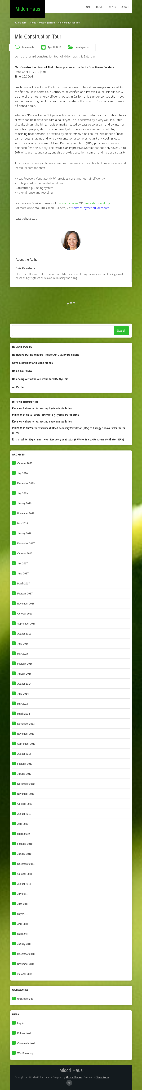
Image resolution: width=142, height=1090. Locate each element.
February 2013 (25, 764)
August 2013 (24, 754)
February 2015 (25, 663)
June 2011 (22, 904)
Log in (20, 1023)
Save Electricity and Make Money (32, 363)
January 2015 (24, 673)
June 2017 (23, 573)
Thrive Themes (74, 1077)
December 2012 (26, 784)
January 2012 (24, 854)
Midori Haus (27, 8)
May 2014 (22, 703)
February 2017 (25, 593)
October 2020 (24, 463)
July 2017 (22, 563)
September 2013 (26, 744)
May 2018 (22, 523)
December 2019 (26, 483)
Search (121, 330)
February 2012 (25, 844)
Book (99, 7)
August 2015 (24, 633)
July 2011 (22, 894)
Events (112, 7)
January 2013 (24, 774)
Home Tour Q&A (22, 371)
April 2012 (22, 824)
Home (88, 7)
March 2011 (23, 934)
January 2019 (24, 503)
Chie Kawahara (25, 268)
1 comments (28, 47)
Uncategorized (47, 22)
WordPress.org (25, 1053)
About (125, 7)
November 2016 (25, 603)
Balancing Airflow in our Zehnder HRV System (40, 379)
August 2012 (24, 814)
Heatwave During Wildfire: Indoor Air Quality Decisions (45, 355)
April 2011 (22, 924)
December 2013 (26, 724)
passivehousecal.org (96, 203)
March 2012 (23, 834)
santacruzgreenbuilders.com (90, 208)
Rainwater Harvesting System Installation (47, 408)
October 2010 (24, 974)
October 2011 (24, 874)
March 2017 (23, 583)
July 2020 (22, 473)
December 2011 (25, 864)
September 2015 (26, 623)
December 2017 (26, 543)
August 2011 (24, 884)
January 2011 (24, 944)
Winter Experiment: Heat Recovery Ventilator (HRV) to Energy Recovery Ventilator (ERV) (72, 439)
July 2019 (22, 493)
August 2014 (24, 683)
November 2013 (25, 734)
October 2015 (24, 613)
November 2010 (25, 964)
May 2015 (22, 653)
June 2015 (23, 643)
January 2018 (24, 533)
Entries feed (24, 1033)
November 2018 (25, 513)
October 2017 (24, 553)
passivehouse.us (67, 203)
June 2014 (23, 693)
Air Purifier (18, 387)
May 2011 (22, 914)
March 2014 (23, 714)
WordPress (102, 1077)
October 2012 (24, 804)
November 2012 (25, 794)
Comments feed (26, 1043)
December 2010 (26, 954)
